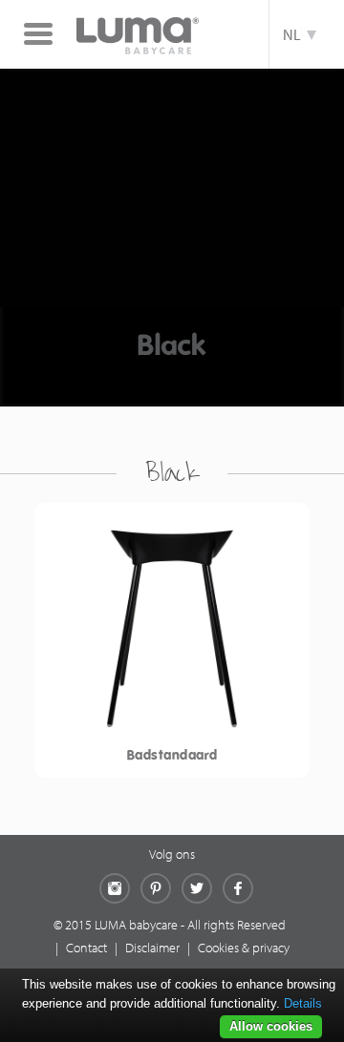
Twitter (197, 888)
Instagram (114, 888)
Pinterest (155, 888)
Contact (86, 947)
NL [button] (294, 34)
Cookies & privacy (244, 947)
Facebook (238, 888)
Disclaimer (152, 947)
